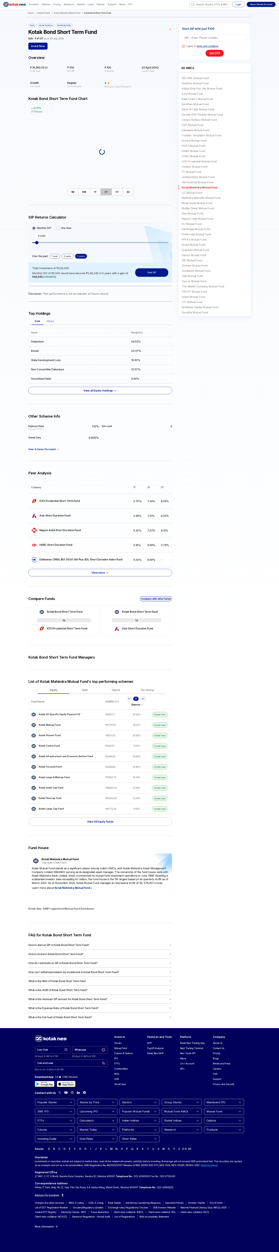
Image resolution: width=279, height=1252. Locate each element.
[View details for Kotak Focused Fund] (65, 767)
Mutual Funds (44, 13)
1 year (55, 256)
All (189, 1148)
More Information (44, 1226)
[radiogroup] (51, 228)
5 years (81, 256)
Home (31, 13)
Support (112, 4)
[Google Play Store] (44, 1084)
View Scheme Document (42, 449)
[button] (261, 4)
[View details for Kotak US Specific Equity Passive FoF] (65, 714)
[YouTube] (66, 1092)
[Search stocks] (192, 4)
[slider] (36, 242)
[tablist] (100, 191)
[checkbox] (183, 46)
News (122, 4)
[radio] (34, 228)
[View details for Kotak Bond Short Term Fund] (64, 612)
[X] (59, 1092)
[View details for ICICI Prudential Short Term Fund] (79, 501)
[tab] (72, 192)
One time (66, 228)
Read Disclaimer (209, 1165)
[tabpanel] (100, 359)
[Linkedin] (78, 1092)
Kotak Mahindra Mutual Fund (67, 13)
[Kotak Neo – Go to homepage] (14, 4)
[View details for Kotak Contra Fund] (65, 746)
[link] (53, 1049)
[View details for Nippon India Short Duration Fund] (79, 530)
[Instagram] (72, 1092)
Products (33, 4)
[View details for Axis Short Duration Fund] (79, 516)
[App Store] (66, 1084)
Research (69, 4)
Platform (46, 4)
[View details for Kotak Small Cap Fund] (65, 788)
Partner (101, 4)
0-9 (184, 1148)
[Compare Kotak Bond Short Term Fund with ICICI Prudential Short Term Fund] (64, 620)
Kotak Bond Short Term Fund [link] (97, 13)
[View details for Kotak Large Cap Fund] (65, 809)
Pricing (57, 4)
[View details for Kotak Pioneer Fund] (65, 735)
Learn (91, 4)
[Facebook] (84, 1092)
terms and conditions (207, 46)
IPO (130, 4)
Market (81, 4)
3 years (67, 256)
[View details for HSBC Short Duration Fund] (79, 545)
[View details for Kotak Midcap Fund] (65, 725)
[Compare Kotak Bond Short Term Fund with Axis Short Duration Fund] (136, 620)
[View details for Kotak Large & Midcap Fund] (65, 777)
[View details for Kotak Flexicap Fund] (65, 798)
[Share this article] (170, 29)
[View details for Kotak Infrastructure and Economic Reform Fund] (65, 756)
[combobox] (209, 4)
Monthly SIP (44, 228)
